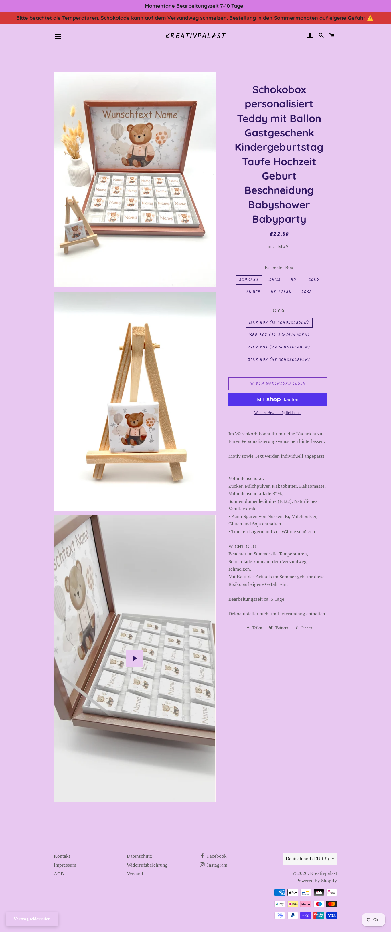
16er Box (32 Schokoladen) (279, 335)
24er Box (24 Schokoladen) (279, 347)
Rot (295, 280)
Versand (135, 874)
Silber (253, 292)
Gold (314, 280)
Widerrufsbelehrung (147, 865)
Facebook (216, 856)
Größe (279, 310)
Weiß (274, 280)
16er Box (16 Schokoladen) (279, 323)
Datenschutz (139, 856)
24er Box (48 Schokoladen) (279, 360)
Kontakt (62, 856)
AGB (59, 874)
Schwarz (248, 280)
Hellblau (281, 292)
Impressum (65, 865)
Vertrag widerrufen (32, 919)
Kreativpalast (195, 36)
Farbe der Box (279, 267)
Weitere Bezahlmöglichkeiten (277, 413)
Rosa (306, 292)
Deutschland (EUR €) (307, 858)
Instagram (216, 865)
